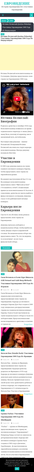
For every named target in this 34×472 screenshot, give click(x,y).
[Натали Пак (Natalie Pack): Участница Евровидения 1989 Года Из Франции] (17, 337)
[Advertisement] (17, 57)
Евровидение (17, 3)
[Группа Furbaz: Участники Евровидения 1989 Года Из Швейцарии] (12, 401)
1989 (2, 34)
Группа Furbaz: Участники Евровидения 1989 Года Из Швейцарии (12, 417)
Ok (17, 469)
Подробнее (28, 324)
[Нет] (32, 465)
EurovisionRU (16, 289)
